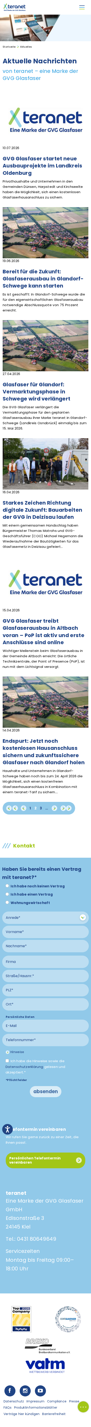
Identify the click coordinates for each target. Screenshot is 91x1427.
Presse (74, 1401)
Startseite (9, 47)
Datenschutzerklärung (24, 1066)
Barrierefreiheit (54, 1414)
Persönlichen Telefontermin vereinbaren (35, 1160)
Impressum (35, 1401)
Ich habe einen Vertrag (32, 894)
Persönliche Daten (20, 1017)
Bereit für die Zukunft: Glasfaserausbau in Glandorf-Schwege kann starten (43, 278)
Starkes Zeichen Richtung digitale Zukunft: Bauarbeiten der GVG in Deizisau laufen (42, 510)
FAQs (7, 1407)
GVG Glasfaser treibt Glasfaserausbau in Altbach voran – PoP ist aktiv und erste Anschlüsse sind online (43, 631)
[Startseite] (15, 7)
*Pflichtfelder (16, 1080)
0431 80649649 (36, 1238)
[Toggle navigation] (81, 7)
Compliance (56, 1401)
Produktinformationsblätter (35, 1407)
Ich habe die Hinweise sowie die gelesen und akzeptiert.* (35, 1067)
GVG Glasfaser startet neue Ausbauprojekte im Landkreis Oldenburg (42, 165)
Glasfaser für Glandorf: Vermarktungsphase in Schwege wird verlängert (36, 391)
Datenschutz (14, 1401)
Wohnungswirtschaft (30, 902)
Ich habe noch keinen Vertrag (38, 886)
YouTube (40, 1391)
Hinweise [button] (17, 1052)
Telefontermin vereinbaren (36, 1129)
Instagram (25, 1391)
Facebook (9, 1391)
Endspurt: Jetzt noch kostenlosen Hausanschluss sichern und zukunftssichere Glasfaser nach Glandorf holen (44, 751)
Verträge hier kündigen (22, 1414)
